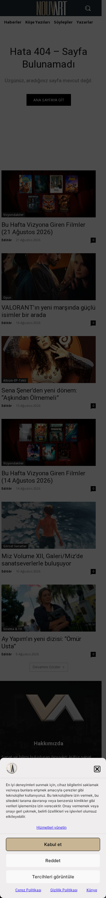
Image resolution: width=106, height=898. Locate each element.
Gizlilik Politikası (63, 890)
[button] (97, 769)
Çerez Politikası (28, 890)
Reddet (53, 860)
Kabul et (53, 844)
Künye (92, 890)
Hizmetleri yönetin (52, 827)
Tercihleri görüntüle (53, 876)
